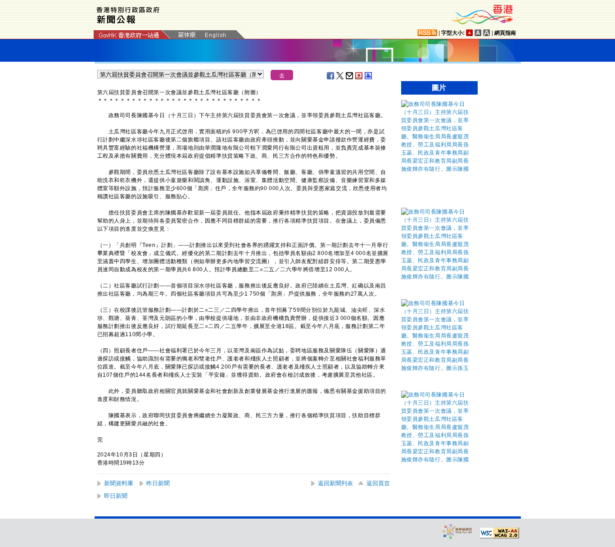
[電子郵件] (350, 75)
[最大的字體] (486, 32)
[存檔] (359, 75)
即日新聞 (115, 495)
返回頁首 (378, 483)
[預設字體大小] (469, 32)
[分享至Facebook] (331, 75)
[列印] (369, 75)
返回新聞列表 (335, 483)
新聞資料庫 (118, 483)
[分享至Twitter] (340, 75)
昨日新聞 (158, 483)
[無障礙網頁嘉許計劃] (457, 531)
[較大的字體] (478, 32)
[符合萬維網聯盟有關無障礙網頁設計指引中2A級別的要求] (499, 533)
